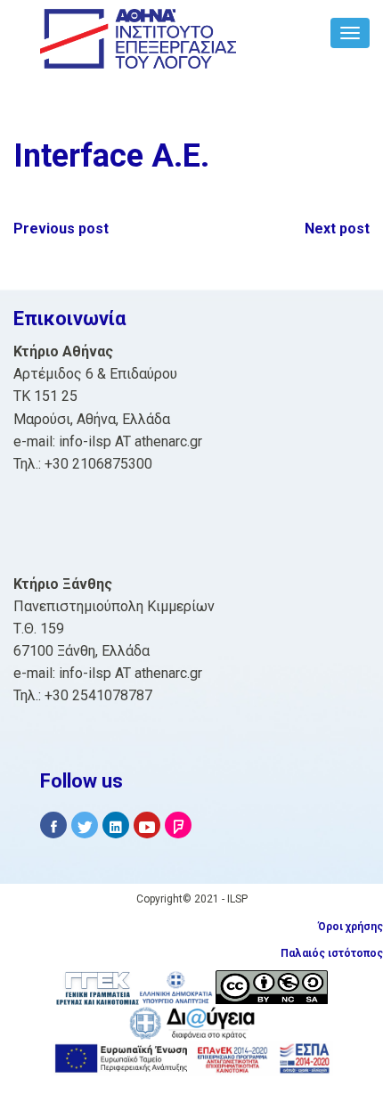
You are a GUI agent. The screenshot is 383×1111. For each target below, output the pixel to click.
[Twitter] (84, 825)
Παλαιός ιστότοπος (332, 953)
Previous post (61, 228)
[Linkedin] (115, 825)
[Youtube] (147, 825)
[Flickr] (178, 825)
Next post (337, 228)
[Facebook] (53, 825)
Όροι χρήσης (350, 926)
